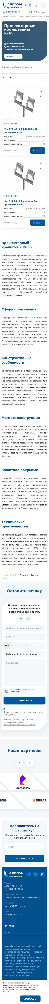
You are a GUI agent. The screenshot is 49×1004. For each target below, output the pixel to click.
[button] (19, 763)
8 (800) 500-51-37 (13, 12)
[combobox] (7, 645)
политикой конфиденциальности (19, 724)
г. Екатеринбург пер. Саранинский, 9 (22, 897)
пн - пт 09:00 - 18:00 (14, 906)
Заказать (38, 150)
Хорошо (30, 998)
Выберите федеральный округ (21, 654)
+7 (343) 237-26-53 (13, 889)
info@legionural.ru (39, 12)
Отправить (24, 700)
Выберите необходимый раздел (17, 67)
